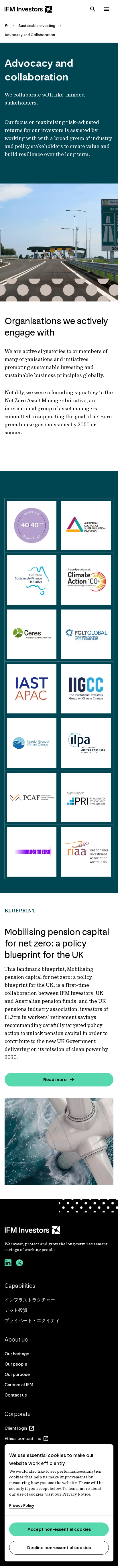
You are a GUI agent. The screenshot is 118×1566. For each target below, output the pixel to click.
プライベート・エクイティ (32, 1320)
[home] (6, 26)
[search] (93, 9)
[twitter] (19, 1263)
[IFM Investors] (59, 1230)
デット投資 (16, 1310)
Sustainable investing (36, 25)
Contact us (16, 1395)
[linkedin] (8, 1263)
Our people (16, 1364)
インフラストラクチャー (30, 1300)
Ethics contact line (23, 1438)
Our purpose (17, 1374)
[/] (28, 9)
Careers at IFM (19, 1384)
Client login (16, 1428)
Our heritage (17, 1353)
